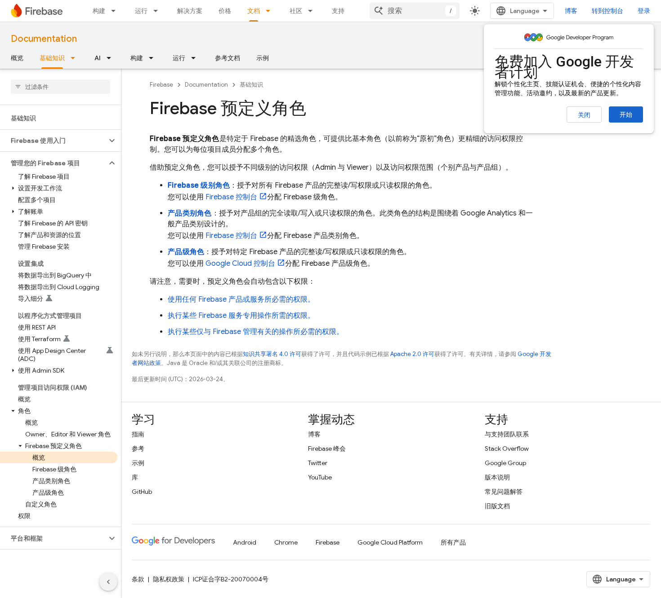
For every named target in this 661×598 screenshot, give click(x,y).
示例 (262, 58)
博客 (571, 11)
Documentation (44, 38)
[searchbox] (60, 86)
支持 (338, 11)
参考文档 (227, 58)
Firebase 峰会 (327, 448)
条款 (138, 579)
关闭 (584, 115)
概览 (17, 58)
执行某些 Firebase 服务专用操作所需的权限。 (241, 315)
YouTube (320, 477)
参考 (138, 448)
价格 (225, 11)
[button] (53, 140)
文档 (253, 11)
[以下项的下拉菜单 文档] (270, 11)
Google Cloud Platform (390, 542)
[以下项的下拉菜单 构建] (116, 11)
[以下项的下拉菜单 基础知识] (75, 58)
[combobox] (415, 11)
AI (97, 58)
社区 (296, 11)
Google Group (505, 463)
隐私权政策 (168, 579)
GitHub (142, 492)
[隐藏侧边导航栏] (108, 582)
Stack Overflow (507, 448)
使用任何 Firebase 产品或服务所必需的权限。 (241, 299)
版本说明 (497, 477)
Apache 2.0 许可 (412, 354)
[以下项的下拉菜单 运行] (158, 11)
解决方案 (189, 11)
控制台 (231, 197)
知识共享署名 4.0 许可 (272, 354)
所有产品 (453, 542)
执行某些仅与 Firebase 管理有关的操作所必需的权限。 (256, 331)
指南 (138, 434)
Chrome (286, 542)
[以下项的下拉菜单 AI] (111, 58)
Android (244, 542)
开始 (626, 114)
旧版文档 (497, 506)
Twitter (317, 463)
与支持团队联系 (507, 434)
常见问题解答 (504, 492)
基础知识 (52, 58)
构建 (99, 11)
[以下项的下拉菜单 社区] (313, 11)
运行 (141, 11)
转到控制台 (607, 11)
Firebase (161, 84)
